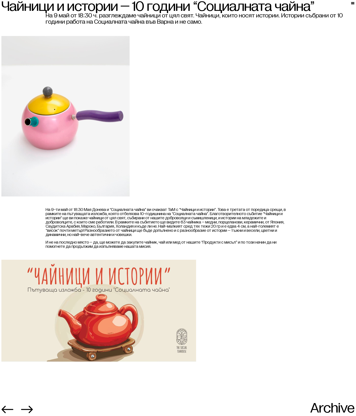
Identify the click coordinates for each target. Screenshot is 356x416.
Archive (332, 408)
